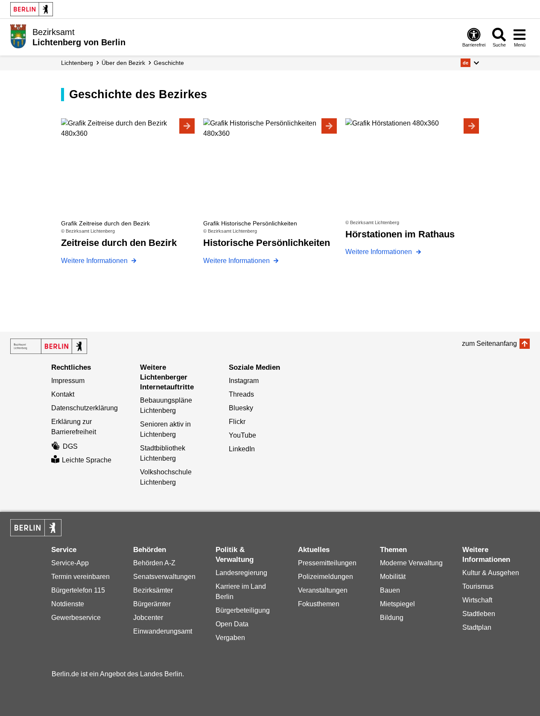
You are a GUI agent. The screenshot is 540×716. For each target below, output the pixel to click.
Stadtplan (476, 627)
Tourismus (477, 586)
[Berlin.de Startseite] (31, 9)
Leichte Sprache (86, 460)
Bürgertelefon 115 (78, 590)
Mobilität (393, 576)
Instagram (244, 380)
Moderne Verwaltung (411, 563)
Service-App (70, 563)
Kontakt (62, 394)
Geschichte (169, 62)
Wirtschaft (477, 600)
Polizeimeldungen (325, 576)
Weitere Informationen (95, 260)
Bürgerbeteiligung (243, 610)
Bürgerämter (152, 604)
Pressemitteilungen (327, 563)
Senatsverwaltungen (164, 576)
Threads (241, 394)
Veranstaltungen (322, 590)
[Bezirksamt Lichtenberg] (48, 346)
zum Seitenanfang (489, 343)
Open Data (232, 624)
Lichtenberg (77, 62)
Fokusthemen (318, 604)
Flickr (237, 421)
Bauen (390, 590)
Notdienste (67, 604)
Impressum (68, 380)
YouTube (242, 435)
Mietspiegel (397, 604)
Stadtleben (478, 613)
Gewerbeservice (76, 617)
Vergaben (230, 637)
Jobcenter (148, 617)
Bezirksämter (153, 590)
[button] (470, 62)
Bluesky (241, 408)
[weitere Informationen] (18, 36)
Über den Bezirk (123, 62)
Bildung (391, 617)
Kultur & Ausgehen (490, 572)
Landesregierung (241, 572)
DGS (70, 446)
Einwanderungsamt (162, 631)
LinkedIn (242, 449)
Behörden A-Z (154, 563)
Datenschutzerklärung (84, 408)
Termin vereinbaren (80, 576)
